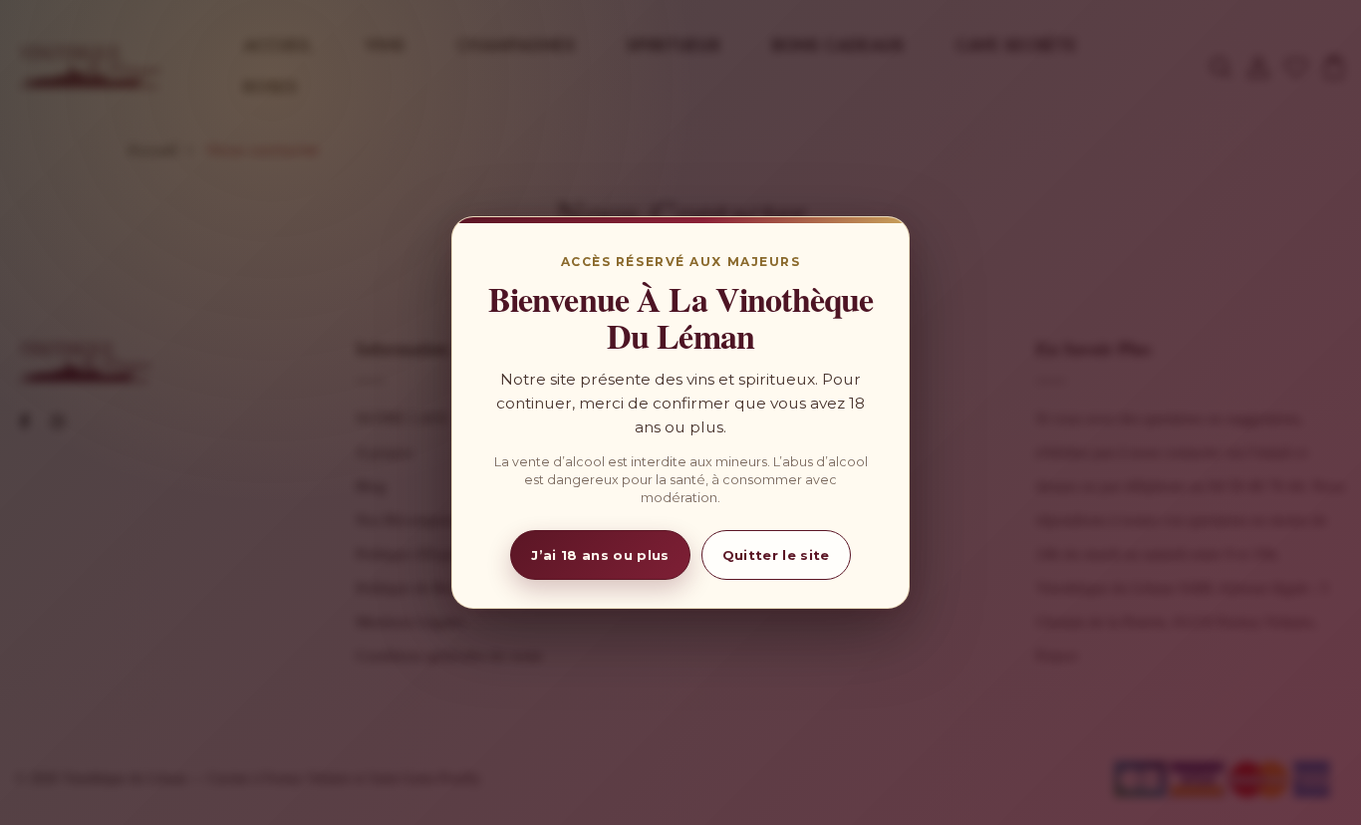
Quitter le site (776, 555)
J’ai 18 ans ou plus (600, 555)
